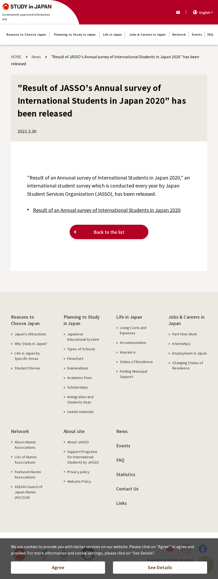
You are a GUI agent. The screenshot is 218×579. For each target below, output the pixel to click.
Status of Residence (136, 361)
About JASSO (78, 441)
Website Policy (79, 481)
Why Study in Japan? (31, 343)
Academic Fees (79, 377)
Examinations (78, 367)
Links (121, 503)
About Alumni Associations (25, 444)
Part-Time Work (184, 333)
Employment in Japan (189, 353)
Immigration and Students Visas (80, 399)
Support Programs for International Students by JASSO (83, 457)
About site (74, 431)
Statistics (126, 474)
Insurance (128, 352)
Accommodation (133, 342)
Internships (181, 343)
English (204, 12)
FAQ (120, 460)
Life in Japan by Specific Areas (27, 356)
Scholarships (77, 387)
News (122, 431)
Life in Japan (129, 317)
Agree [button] (58, 567)
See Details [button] (160, 567)
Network (20, 431)
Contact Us (127, 488)
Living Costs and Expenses (133, 330)
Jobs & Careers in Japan (186, 320)
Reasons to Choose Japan (25, 320)
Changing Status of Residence (187, 365)
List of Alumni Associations (25, 459)
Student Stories (27, 367)
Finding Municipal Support (133, 374)
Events (123, 445)
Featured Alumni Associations (28, 474)
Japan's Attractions (30, 333)
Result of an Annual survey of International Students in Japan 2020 (107, 209)
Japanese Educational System (83, 336)
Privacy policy (78, 471)
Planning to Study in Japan (82, 320)
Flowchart (75, 358)
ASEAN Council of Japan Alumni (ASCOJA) (28, 492)
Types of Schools (81, 348)
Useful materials (80, 411)
